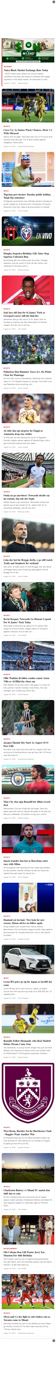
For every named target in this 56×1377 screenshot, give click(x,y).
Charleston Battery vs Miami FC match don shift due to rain (27, 1191)
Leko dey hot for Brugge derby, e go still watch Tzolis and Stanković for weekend (28, 561)
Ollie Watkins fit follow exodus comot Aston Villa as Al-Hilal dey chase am (26, 679)
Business (8, 67)
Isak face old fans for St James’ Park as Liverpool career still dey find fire (24, 314)
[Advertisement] (28, 19)
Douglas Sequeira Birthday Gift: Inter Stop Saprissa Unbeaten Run (26, 254)
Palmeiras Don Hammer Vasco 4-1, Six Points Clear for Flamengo (27, 373)
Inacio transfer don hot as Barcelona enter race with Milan (26, 862)
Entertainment (10, 1249)
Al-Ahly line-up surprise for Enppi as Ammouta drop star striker (23, 432)
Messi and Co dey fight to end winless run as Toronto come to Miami (27, 1318)
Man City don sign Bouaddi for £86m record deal (27, 803)
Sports (7, 126)
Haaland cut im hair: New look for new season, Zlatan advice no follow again (24, 921)
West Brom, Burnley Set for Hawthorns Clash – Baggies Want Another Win (28, 1132)
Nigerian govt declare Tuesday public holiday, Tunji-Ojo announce (27, 196)
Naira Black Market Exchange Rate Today (26, 70)
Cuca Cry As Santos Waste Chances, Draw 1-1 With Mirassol (28, 131)
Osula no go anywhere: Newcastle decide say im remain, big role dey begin (27, 496)
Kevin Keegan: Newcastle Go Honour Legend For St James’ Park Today (27, 620)
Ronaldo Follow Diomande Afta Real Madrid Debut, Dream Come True (27, 1042)
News (6, 191)
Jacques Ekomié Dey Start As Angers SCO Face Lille (26, 744)
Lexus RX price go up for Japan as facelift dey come (28, 983)
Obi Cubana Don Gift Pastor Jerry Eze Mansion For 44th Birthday (24, 1253)
